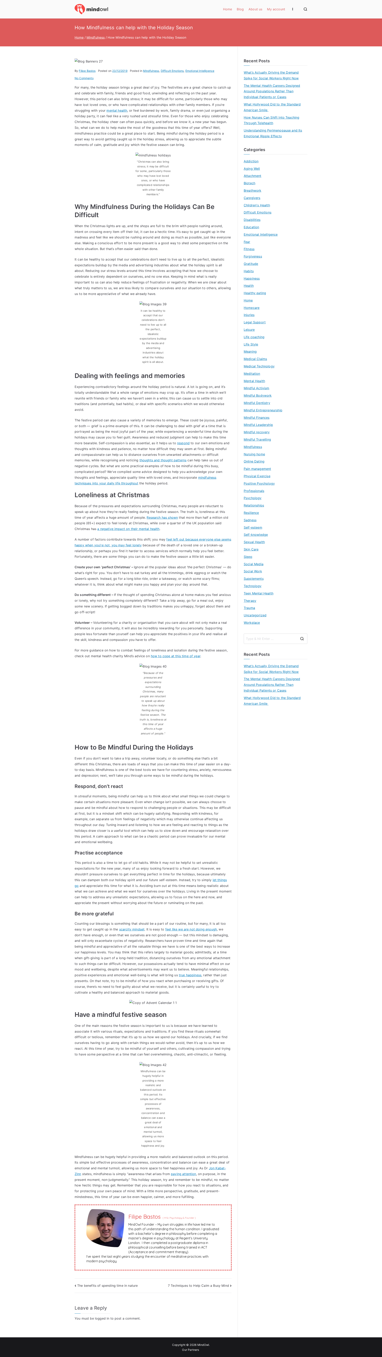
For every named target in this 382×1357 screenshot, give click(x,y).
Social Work (253, 571)
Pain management (257, 469)
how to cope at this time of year (175, 656)
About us (255, 9)
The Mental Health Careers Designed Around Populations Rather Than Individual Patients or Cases (272, 91)
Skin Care (251, 549)
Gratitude (251, 264)
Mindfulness (151, 70)
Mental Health (254, 381)
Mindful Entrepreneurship (263, 410)
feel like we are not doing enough (191, 929)
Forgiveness (253, 256)
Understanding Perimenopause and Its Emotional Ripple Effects (273, 133)
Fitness (249, 249)
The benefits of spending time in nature (107, 1286)
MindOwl (203, 1344)
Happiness (252, 278)
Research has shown (162, 517)
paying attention (183, 1174)
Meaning (250, 351)
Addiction (251, 161)
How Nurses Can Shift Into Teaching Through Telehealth (271, 120)
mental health (116, 110)
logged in (102, 1318)
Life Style (251, 344)
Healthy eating (255, 293)
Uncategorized (255, 615)
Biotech (249, 183)
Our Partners (191, 1349)
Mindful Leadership (258, 425)
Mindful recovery (257, 432)
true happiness (190, 975)
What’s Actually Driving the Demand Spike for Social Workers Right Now (271, 75)
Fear (247, 242)
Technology (253, 586)
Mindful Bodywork (258, 395)
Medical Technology (259, 366)
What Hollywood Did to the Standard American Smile (272, 107)
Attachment (252, 176)
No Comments (84, 78)
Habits (249, 271)
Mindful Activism (256, 388)
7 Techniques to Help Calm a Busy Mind (198, 1286)
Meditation (252, 374)
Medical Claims (255, 359)
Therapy (250, 601)
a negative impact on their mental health (128, 529)
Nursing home (254, 454)
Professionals (254, 491)
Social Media (253, 564)
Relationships (254, 505)
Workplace (252, 623)
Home (227, 9)
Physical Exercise (257, 476)
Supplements (254, 579)
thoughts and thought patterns (163, 460)
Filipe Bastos (87, 70)
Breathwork (252, 190)
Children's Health (257, 205)
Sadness (250, 520)
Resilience (251, 513)
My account (276, 9)
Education (251, 227)
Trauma (249, 608)
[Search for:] (275, 639)
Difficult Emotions (172, 70)
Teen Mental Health (258, 593)
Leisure (249, 330)
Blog (240, 9)
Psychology (253, 498)
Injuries (249, 315)
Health (249, 286)
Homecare (251, 308)
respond (183, 443)
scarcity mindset (132, 929)
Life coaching (254, 337)
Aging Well (252, 169)
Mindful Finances (257, 418)
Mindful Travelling (257, 439)
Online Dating (254, 461)
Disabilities (252, 220)
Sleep (248, 557)
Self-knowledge (256, 535)
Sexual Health (254, 542)
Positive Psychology (259, 483)
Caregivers (252, 198)
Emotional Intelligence (199, 70)
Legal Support (255, 322)
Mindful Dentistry (257, 403)
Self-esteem (253, 527)
